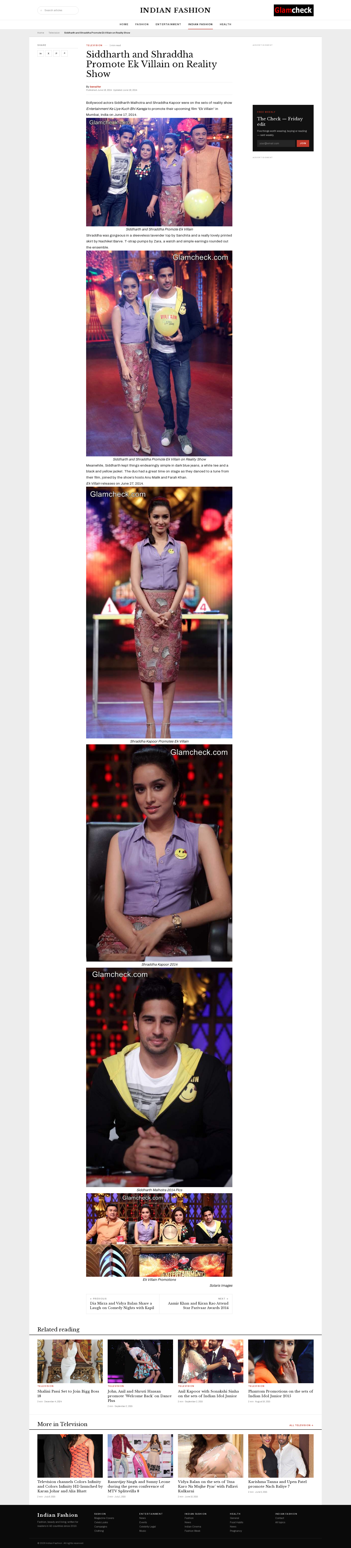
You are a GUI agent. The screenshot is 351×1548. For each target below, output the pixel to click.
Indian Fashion (175, 10)
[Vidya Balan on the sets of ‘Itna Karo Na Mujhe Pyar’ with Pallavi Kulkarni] (210, 1456)
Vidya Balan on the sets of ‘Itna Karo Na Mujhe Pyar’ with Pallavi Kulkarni (208, 1486)
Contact (279, 1518)
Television (54, 33)
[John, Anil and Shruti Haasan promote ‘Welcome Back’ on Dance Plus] (140, 1361)
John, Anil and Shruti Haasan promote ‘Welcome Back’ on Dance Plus (140, 1396)
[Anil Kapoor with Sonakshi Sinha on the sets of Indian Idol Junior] (210, 1361)
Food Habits (236, 1522)
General (234, 1518)
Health (226, 24)
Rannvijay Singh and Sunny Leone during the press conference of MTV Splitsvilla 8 (139, 1486)
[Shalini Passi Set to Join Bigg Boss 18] (70, 1361)
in (41, 53)
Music (142, 1531)
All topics (280, 1522)
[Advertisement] (283, 72)
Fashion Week (192, 1531)
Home (124, 24)
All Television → (301, 1425)
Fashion (142, 24)
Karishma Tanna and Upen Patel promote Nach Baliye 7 (277, 1484)
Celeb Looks (101, 1522)
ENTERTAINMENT (168, 24)
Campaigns (100, 1526)
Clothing (99, 1531)
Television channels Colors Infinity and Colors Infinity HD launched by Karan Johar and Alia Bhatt (70, 1486)
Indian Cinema (193, 1526)
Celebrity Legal (147, 1526)
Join (303, 143)
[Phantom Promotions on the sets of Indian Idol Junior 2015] (281, 1361)
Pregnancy (236, 1531)
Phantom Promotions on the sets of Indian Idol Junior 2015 (280, 1393)
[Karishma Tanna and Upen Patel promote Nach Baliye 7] (281, 1456)
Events (143, 1522)
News (142, 1518)
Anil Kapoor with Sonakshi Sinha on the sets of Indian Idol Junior (208, 1393)
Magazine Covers (104, 1518)
